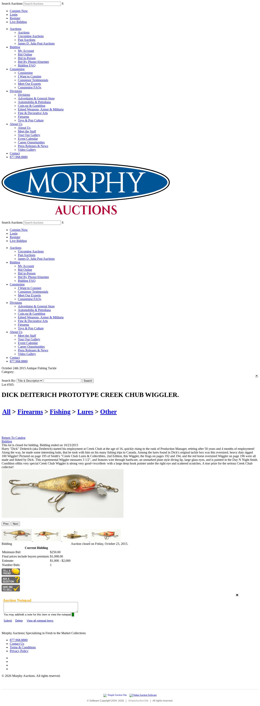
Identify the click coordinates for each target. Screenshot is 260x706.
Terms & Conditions (23, 647)
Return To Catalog (13, 437)
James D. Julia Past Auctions (36, 43)
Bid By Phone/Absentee (33, 61)
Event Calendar (28, 138)
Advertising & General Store (36, 98)
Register (15, 18)
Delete (19, 620)
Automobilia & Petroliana (34, 102)
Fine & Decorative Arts (33, 113)
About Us (16, 124)
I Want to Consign (29, 76)
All (6, 411)
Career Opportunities (31, 142)
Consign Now (19, 11)
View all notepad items (40, 620)
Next (15, 523)
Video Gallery (27, 149)
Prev (6, 523)
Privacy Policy (19, 651)
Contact (15, 153)
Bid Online (25, 54)
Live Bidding (18, 22)
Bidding (15, 47)
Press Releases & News (33, 146)
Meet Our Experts (29, 83)
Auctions (15, 29)
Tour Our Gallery (29, 135)
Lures (85, 411)
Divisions (16, 91)
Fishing (60, 411)
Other (108, 411)
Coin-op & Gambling (31, 105)
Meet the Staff (27, 131)
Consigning (17, 69)
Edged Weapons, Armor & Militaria (41, 109)
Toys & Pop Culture (31, 120)
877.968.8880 (19, 157)
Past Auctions (26, 40)
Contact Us (17, 643)
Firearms (23, 116)
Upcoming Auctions (31, 36)
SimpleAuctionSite (138, 700)
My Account (26, 50)
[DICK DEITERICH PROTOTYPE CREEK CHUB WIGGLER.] (63, 516)
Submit (8, 620)
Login (13, 14)
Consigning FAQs (29, 87)
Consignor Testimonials (33, 80)
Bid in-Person (27, 58)
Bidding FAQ (27, 65)
